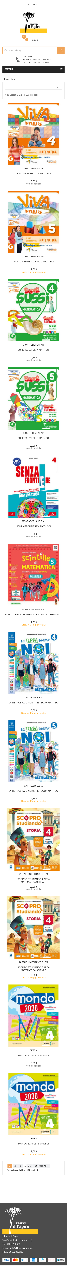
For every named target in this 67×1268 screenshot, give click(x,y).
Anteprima (26, 166)
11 (29, 1166)
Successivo (41, 1166)
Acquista (36, 255)
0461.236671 (13, 1244)
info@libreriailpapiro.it (21, 1248)
